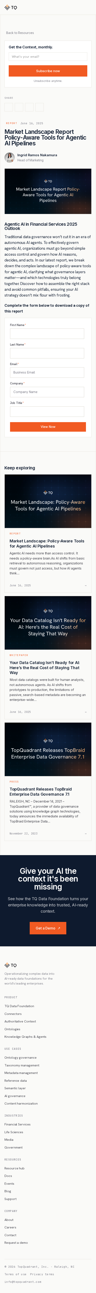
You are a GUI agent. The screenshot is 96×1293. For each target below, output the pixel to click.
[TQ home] (10, 7)
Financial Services (17, 1124)
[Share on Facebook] (29, 107)
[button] (90, 7)
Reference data (15, 1080)
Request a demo (16, 1242)
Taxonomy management (21, 1065)
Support (10, 1199)
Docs (8, 1176)
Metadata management (21, 1073)
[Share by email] (39, 107)
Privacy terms (42, 1274)
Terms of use (15, 1274)
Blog (7, 1191)
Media (8, 1139)
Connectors (13, 1014)
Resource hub (14, 1168)
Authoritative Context (20, 1021)
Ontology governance (20, 1057)
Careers (10, 1227)
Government (13, 1147)
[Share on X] (8, 107)
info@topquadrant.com (22, 1282)
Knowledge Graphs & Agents (25, 1036)
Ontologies (12, 1029)
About (8, 1220)
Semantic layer (15, 1088)
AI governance (14, 1096)
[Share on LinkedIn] (19, 107)
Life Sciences (13, 1132)
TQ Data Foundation (19, 1006)
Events (9, 1183)
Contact (10, 1235)
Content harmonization (21, 1103)
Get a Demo (48, 928)
